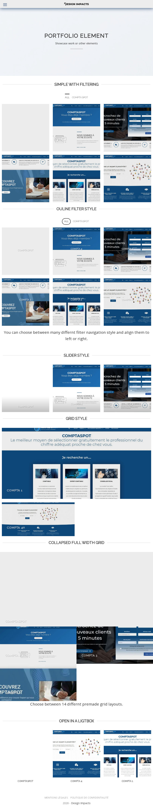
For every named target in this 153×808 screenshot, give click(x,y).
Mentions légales (56, 797)
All (67, 97)
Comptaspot (80, 97)
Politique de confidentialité (89, 797)
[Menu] (5, 4)
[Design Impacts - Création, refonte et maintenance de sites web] (77, 4)
